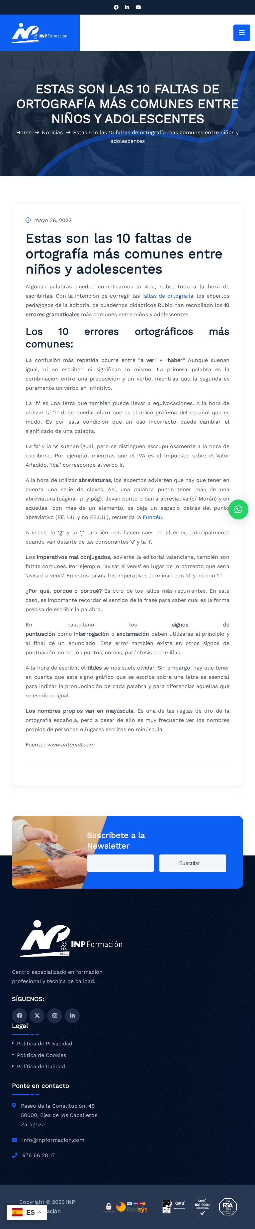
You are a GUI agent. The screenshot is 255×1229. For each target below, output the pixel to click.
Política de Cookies (41, 1055)
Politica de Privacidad (44, 1044)
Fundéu (152, 517)
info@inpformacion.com (53, 1140)
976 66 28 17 (38, 1155)
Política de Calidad (41, 1067)
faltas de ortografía (167, 296)
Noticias (52, 132)
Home (24, 132)
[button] (238, 509)
